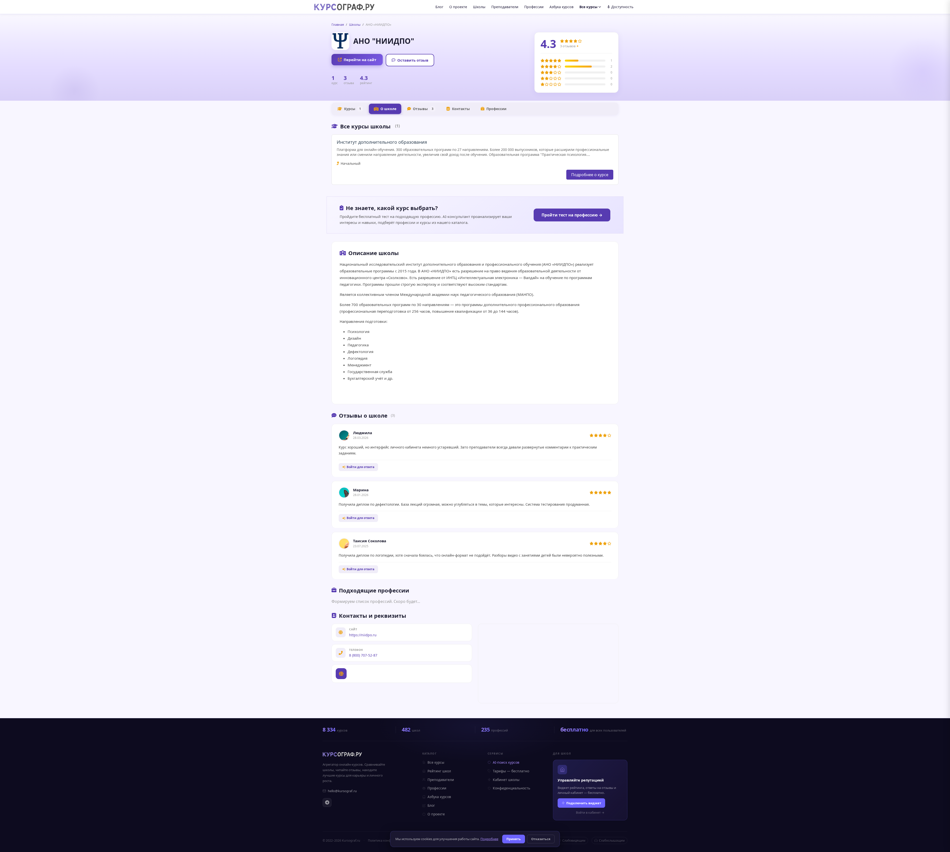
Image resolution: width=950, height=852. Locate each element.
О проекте (458, 6)
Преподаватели (504, 6)
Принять (513, 839)
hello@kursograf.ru (342, 791)
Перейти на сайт (360, 59)
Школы (479, 6)
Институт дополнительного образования (382, 142)
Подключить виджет (583, 803)
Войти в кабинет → (590, 812)
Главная (338, 24)
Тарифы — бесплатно (511, 771)
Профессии (534, 6)
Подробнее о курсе (589, 174)
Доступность (622, 6)
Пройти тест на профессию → (572, 215)
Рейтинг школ (439, 771)
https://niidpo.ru (363, 635)
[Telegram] (327, 802)
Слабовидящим (573, 840)
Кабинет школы (506, 779)
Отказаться (540, 839)
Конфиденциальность (511, 788)
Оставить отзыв (412, 60)
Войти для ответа (360, 467)
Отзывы (423, 108)
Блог (439, 6)
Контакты (461, 108)
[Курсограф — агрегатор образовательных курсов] (342, 754)
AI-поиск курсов (506, 762)
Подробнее (489, 839)
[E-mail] (475, 391)
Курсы (352, 108)
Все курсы (588, 6)
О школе (388, 108)
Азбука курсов (561, 6)
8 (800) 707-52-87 (363, 655)
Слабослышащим (612, 840)
